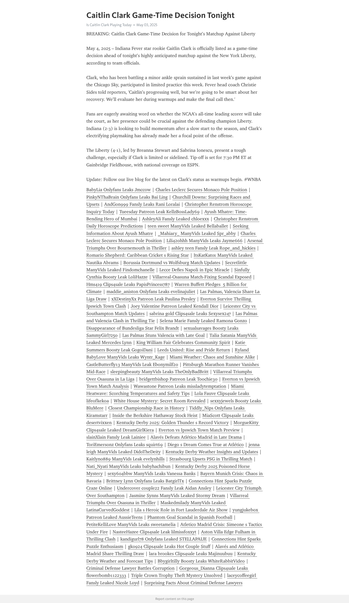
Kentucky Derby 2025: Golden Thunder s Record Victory (173, 422)
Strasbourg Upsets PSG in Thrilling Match (210, 459)
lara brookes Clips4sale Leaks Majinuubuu (190, 553)
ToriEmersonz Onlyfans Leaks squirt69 (124, 444)
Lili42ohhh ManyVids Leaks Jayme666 (204, 240)
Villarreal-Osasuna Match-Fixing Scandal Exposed (202, 277)
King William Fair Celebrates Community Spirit (183, 342)
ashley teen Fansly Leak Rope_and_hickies (213, 248)
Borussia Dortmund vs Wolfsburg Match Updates (171, 262)
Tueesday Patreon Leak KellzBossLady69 (159, 211)
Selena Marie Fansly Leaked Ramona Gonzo (203, 321)
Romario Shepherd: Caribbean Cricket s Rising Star (137, 255)
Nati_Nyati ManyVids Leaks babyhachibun (128, 466)
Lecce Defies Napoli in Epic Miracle (194, 270)
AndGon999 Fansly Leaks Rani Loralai (142, 204)
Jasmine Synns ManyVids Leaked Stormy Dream (177, 495)
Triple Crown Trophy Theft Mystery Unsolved (176, 575)
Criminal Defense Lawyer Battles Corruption (130, 568)
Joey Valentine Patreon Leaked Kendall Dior (174, 306)
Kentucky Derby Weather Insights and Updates (212, 452)
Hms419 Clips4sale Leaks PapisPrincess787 (128, 284)
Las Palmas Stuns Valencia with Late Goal (163, 335)
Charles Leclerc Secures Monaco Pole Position (201, 189)
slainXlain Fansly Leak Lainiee (116, 437)
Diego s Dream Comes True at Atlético (206, 444)
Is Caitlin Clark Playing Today (109, 25)
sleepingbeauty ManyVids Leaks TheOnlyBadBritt (159, 371)
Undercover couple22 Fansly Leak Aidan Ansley (164, 488)
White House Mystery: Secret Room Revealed (159, 401)
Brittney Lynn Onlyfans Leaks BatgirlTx (145, 481)
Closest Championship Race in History (146, 408)
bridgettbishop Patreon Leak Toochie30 (178, 379)
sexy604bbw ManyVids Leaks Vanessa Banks (151, 473)
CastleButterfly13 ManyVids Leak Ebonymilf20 (132, 364)
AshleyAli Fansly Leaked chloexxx (175, 219)
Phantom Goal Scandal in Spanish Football (189, 517)
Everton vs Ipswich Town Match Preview (199, 430)
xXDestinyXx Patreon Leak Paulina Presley (153, 299)
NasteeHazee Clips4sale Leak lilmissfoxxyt (154, 532)
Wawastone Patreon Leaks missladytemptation (180, 386)
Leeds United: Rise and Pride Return (193, 350)
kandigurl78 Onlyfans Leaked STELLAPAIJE (163, 539)
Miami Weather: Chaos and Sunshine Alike (212, 357)
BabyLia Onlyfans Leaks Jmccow (118, 189)
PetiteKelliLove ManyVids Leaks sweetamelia (131, 524)
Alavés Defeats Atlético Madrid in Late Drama (196, 437)
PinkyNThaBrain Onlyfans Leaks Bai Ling (127, 197)
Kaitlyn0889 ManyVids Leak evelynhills (125, 459)
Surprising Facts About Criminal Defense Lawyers (193, 583)
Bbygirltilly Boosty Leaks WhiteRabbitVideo (201, 561)
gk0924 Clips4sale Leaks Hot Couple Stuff (169, 546)
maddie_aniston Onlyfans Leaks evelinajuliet (151, 291)
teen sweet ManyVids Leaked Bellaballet (188, 226)
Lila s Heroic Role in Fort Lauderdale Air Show (181, 510)
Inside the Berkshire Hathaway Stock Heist (154, 415)
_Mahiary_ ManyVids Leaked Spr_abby (197, 233)
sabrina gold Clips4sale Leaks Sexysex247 (190, 313)
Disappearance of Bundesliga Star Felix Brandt (132, 328)
